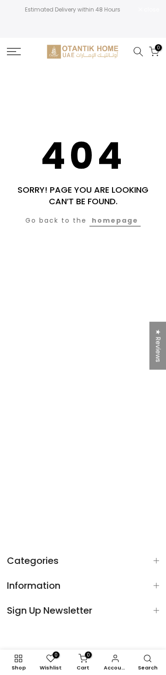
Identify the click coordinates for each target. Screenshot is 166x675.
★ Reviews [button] (158, 345)
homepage (115, 220)
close (150, 9)
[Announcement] (73, 9)
